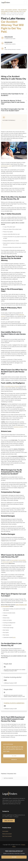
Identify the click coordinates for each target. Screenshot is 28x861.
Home (2, 9)
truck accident (21, 560)
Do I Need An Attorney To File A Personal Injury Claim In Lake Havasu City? (13, 102)
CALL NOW (14, 857)
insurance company (18, 427)
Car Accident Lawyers (11, 9)
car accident (14, 560)
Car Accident (5, 831)
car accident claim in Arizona (11, 386)
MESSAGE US (14, 759)
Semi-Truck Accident (7, 836)
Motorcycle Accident (7, 833)
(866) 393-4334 (8, 820)
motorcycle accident (7, 561)
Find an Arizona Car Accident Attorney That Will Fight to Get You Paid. (14, 11)
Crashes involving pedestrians (14, 703)
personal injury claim (6, 165)
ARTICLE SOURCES (8, 778)
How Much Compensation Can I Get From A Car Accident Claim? (12, 109)
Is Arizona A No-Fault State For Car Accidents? (12, 94)
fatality (14, 637)
